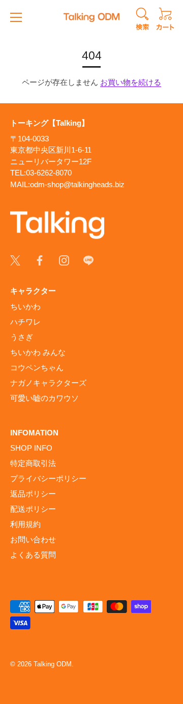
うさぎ (21, 337)
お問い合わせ (33, 539)
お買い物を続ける (130, 82)
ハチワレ (25, 321)
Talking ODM (53, 664)
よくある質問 (33, 554)
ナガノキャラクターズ (48, 382)
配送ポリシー (33, 509)
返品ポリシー (33, 493)
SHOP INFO (31, 448)
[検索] (142, 20)
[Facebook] (40, 259)
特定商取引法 (33, 463)
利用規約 (25, 524)
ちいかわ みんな (38, 352)
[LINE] (88, 259)
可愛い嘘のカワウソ (44, 398)
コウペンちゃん (37, 367)
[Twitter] (15, 259)
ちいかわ (25, 306)
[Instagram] (64, 259)
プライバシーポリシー (48, 478)
